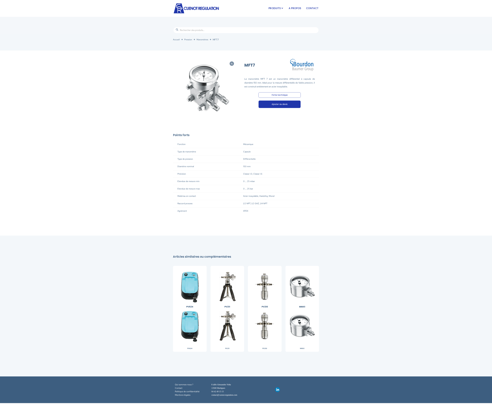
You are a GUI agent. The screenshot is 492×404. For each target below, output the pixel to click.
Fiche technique (280, 94)
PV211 (227, 348)
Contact (178, 388)
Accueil (176, 39)
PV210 (264, 348)
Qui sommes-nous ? (184, 384)
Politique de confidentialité (187, 391)
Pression (188, 39)
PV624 (189, 348)
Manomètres (202, 39)
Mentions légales (182, 395)
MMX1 (302, 348)
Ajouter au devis (280, 104)
